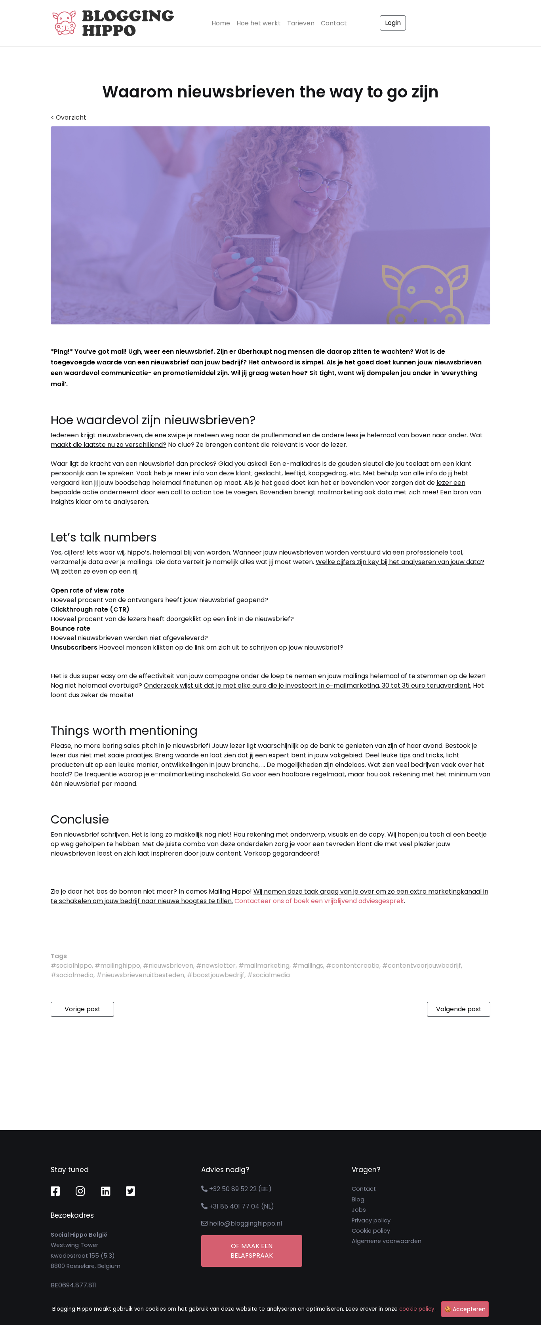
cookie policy (416, 1309)
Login (393, 22)
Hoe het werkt (258, 23)
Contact (334, 23)
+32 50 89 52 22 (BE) (240, 1188)
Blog (358, 1199)
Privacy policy (371, 1220)
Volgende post (459, 1009)
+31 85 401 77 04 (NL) (241, 1206)
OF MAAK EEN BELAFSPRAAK (251, 1250)
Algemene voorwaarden (386, 1241)
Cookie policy (371, 1231)
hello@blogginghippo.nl (245, 1223)
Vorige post (83, 1009)
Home (222, 23)
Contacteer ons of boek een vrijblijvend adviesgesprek (319, 901)
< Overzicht (68, 117)
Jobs (359, 1210)
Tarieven (300, 23)
